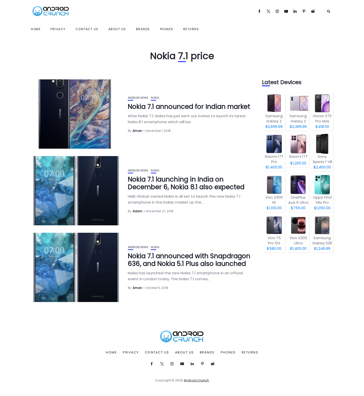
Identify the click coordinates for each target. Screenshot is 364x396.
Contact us (87, 29)
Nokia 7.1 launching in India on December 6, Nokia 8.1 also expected (186, 183)
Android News (138, 97)
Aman (137, 131)
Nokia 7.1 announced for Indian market (189, 106)
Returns (191, 29)
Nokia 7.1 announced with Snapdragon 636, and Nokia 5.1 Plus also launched (189, 260)
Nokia (155, 97)
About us (117, 29)
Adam (137, 211)
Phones (166, 29)
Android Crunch (196, 380)
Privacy (58, 29)
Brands (143, 29)
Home (36, 29)
